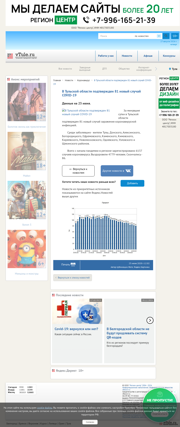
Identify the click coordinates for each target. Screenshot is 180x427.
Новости (127, 55)
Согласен (90, 422)
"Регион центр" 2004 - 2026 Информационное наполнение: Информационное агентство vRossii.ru (147, 387)
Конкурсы (169, 55)
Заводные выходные (84, 68)
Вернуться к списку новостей (74, 277)
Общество (124, 68)
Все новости (65, 68)
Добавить (132, 183)
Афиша (148, 55)
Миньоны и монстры (29, 267)
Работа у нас (106, 55)
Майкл (34, 169)
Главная (57, 80)
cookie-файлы (44, 407)
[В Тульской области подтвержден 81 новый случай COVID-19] (103, 229)
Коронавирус (83, 80)
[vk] (128, 170)
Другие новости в (113, 170)
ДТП (104, 68)
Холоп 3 (34, 218)
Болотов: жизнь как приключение (27, 120)
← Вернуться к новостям (78, 170)
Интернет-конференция (144, 68)
